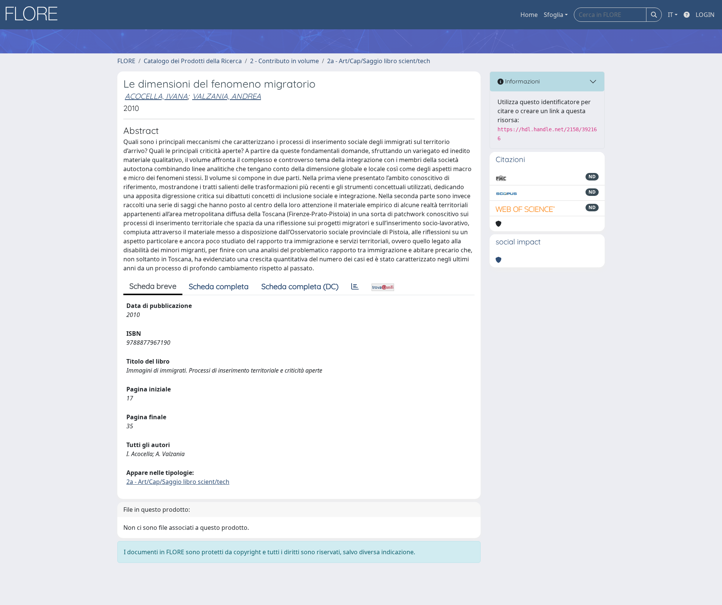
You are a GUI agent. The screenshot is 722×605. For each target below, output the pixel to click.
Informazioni (522, 81)
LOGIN (705, 15)
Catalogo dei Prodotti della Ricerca (193, 61)
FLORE (126, 61)
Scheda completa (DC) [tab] (299, 286)
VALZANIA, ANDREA (226, 96)
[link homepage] (34, 15)
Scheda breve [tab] (152, 286)
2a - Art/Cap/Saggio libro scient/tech (378, 61)
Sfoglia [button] (553, 15)
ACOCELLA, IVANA (156, 96)
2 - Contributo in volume (284, 61)
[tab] (355, 286)
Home (529, 15)
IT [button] (670, 15)
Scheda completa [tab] (219, 286)
